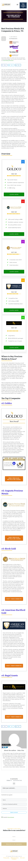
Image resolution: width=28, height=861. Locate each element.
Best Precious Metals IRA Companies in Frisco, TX (12, 29)
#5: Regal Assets (9, 675)
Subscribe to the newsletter (14, 844)
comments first (17, 780)
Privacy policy (6, 857)
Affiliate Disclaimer (15, 857)
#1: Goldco (6, 403)
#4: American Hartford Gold (13, 611)
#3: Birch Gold (8, 548)
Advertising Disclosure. (8, 60)
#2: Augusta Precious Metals (12, 492)
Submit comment (14, 812)
